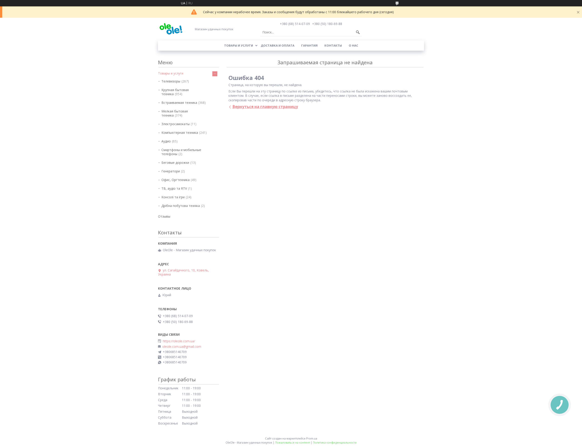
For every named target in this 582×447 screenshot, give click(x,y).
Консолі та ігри (173, 197)
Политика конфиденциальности (334, 443)
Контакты (333, 45)
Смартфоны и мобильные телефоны (181, 152)
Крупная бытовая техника (175, 92)
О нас (353, 45)
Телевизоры (170, 81)
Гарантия (309, 45)
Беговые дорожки (175, 162)
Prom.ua (311, 438)
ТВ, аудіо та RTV (174, 188)
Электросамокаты (175, 124)
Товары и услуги (238, 45)
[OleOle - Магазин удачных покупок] (171, 29)
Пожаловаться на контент (292, 443)
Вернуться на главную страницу (265, 106)
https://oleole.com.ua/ (179, 341)
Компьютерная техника (179, 132)
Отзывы (164, 216)
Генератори (170, 171)
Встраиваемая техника (179, 102)
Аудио (166, 141)
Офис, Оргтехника (175, 180)
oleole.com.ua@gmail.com (181, 347)
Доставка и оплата (277, 45)
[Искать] (358, 32)
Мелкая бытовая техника (174, 113)
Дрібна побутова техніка (180, 206)
